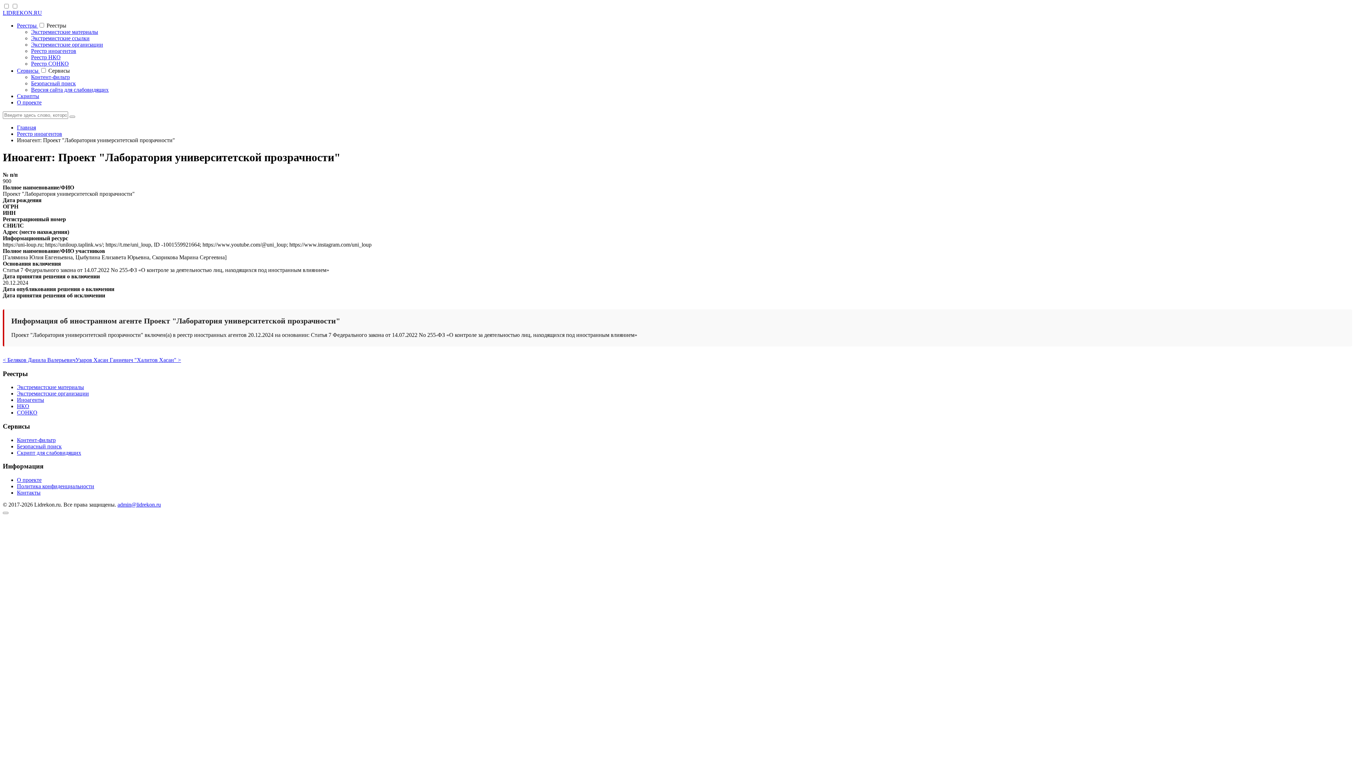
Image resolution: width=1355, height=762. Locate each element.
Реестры (27, 26)
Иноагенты (30, 400)
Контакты (29, 493)
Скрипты (28, 96)
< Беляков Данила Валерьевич (39, 360)
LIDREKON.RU (22, 13)
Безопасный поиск (53, 83)
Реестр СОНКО (50, 64)
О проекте (29, 102)
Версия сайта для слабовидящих (70, 90)
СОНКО (27, 413)
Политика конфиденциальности (55, 486)
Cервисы (28, 71)
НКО (23, 406)
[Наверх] (5, 513)
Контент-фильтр (50, 77)
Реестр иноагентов (53, 51)
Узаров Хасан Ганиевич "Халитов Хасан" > (128, 360)
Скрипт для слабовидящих (49, 453)
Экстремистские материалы (64, 32)
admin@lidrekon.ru (139, 505)
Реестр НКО (46, 57)
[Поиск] (72, 117)
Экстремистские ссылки (60, 38)
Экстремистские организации (67, 45)
